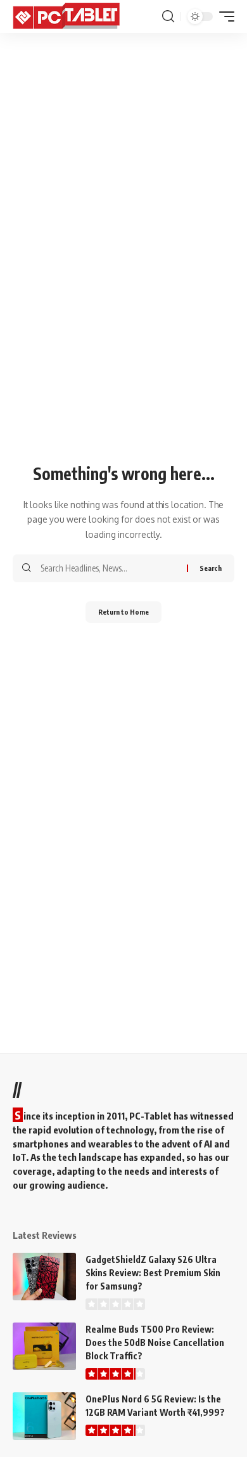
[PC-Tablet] (68, 16)
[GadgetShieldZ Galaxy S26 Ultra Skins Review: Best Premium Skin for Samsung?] (44, 1276)
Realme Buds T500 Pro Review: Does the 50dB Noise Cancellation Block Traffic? (155, 1342)
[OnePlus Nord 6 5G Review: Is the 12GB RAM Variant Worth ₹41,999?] (44, 1416)
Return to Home (123, 612)
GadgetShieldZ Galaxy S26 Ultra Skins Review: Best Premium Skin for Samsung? (153, 1272)
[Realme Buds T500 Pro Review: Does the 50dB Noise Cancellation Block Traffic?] (44, 1346)
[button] (168, 16)
